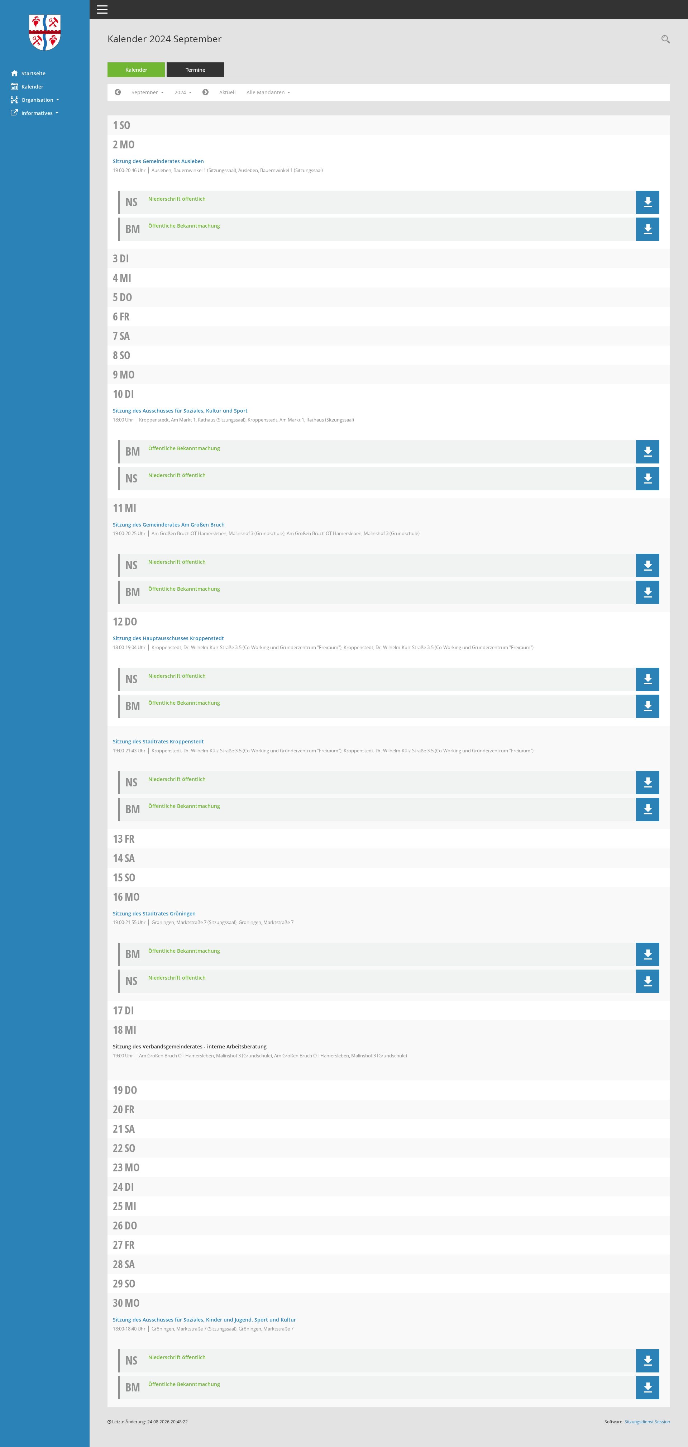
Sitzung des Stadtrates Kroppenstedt (158, 741)
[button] (45, 99)
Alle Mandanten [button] (266, 92)
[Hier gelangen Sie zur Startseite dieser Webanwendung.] (45, 32)
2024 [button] (181, 92)
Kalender (32, 86)
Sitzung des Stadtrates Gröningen (154, 913)
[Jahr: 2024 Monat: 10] (205, 92)
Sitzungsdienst (647, 1422)
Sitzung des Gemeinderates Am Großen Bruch (169, 524)
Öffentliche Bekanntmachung (184, 226)
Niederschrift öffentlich (177, 199)
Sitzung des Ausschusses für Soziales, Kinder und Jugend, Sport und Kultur (204, 1319)
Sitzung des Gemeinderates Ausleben (158, 161)
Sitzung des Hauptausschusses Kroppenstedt (168, 638)
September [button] (145, 92)
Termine (195, 69)
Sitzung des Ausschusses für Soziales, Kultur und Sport (180, 410)
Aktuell (227, 92)
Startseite (34, 73)
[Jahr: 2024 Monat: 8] (117, 92)
